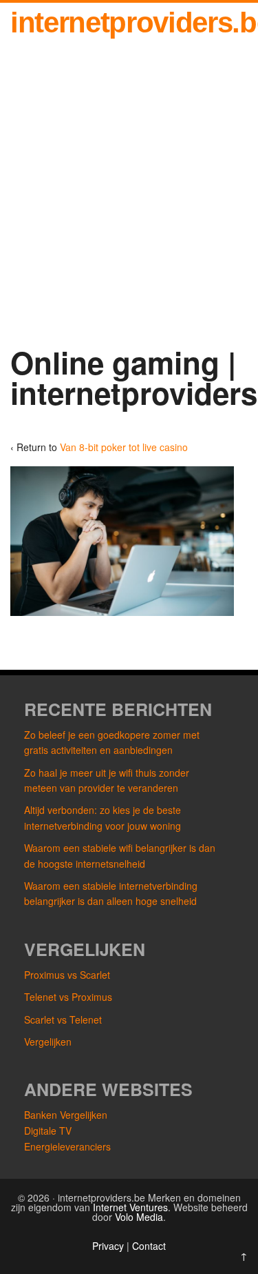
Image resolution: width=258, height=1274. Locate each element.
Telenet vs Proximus (68, 997)
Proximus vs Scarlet (67, 975)
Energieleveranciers (67, 1146)
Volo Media (139, 1217)
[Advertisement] (129, 196)
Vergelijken (48, 1041)
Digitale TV (48, 1130)
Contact (149, 1246)
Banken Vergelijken (65, 1115)
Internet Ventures (130, 1207)
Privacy (109, 1246)
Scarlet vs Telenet (63, 1019)
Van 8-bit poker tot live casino (124, 447)
